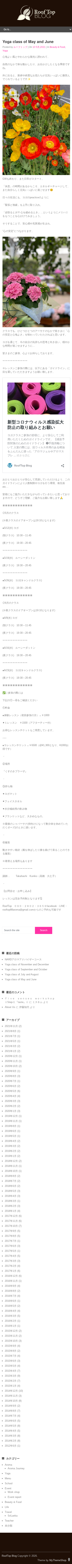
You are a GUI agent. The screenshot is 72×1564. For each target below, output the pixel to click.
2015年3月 (11, 1375)
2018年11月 (11, 1166)
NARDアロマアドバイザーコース (23, 959)
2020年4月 (11, 1096)
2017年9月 (11, 1230)
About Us (10, 1007)
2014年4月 (11, 1430)
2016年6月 (11, 1300)
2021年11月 (11, 1026)
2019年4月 (11, 1141)
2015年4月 (11, 1370)
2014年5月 (11, 1425)
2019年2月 (11, 1151)
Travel (8, 1512)
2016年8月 (11, 1290)
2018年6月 (11, 1186)
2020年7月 (11, 1081)
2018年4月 (11, 1196)
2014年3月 (11, 1435)
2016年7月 (11, 1295)
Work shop (14, 1492)
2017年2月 (11, 1265)
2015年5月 (11, 1365)
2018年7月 (11, 1181)
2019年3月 (11, 1146)
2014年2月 (11, 1440)
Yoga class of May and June (20, 979)
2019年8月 (11, 1126)
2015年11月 (11, 1335)
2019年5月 (11, 1136)
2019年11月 (11, 1121)
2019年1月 (11, 1156)
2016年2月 (11, 1320)
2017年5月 (11, 1250)
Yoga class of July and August (22, 974)
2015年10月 (11, 1340)
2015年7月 (11, 1355)
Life (7, 1507)
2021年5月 (11, 1041)
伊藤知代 (24, 1007)
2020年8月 (11, 1076)
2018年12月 (11, 1161)
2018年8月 (11, 1176)
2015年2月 (11, 1380)
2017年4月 (11, 1255)
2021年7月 (11, 1036)
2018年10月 (11, 1171)
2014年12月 (11, 1390)
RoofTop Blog (9, 1555)
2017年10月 (11, 1225)
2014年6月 (11, 1420)
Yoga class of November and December (27, 964)
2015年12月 (11, 1330)
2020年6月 (11, 1086)
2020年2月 (11, 1106)
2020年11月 (11, 1061)
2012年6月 (11, 1445)
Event (8, 1488)
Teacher (9, 1520)
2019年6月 (11, 1131)
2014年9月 (11, 1405)
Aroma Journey (16, 1468)
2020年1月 (11, 1111)
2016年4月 (11, 1310)
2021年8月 (11, 1031)
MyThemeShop (57, 1560)
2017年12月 (11, 1216)
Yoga (5, 50)
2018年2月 (11, 1206)
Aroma (8, 1464)
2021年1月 (11, 1051)
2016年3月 (11, 1315)
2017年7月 (11, 1240)
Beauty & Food (57, 47)
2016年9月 (11, 1285)
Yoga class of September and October (26, 969)
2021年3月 (11, 1046)
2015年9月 (11, 1345)
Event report (14, 1497)
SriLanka (12, 1515)
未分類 (8, 1525)
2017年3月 (11, 1260)
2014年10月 (11, 1400)
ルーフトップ (20, 47)
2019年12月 (11, 1116)
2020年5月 (11, 1091)
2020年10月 (11, 1066)
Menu (8, 1478)
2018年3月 (11, 1201)
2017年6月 (11, 1245)
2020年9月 (11, 1071)
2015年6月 (11, 1360)
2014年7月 (11, 1415)
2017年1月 (11, 1270)
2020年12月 (11, 1056)
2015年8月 (11, 1350)
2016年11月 (11, 1280)
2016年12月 (11, 1275)
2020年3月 (11, 1101)
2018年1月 (11, 1211)
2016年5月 (11, 1305)
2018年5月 (11, 1191)
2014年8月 (11, 1410)
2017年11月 (11, 1220)
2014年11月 (11, 1395)
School (8, 1483)
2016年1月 (11, 1325)
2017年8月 (11, 1235)
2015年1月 (11, 1385)
